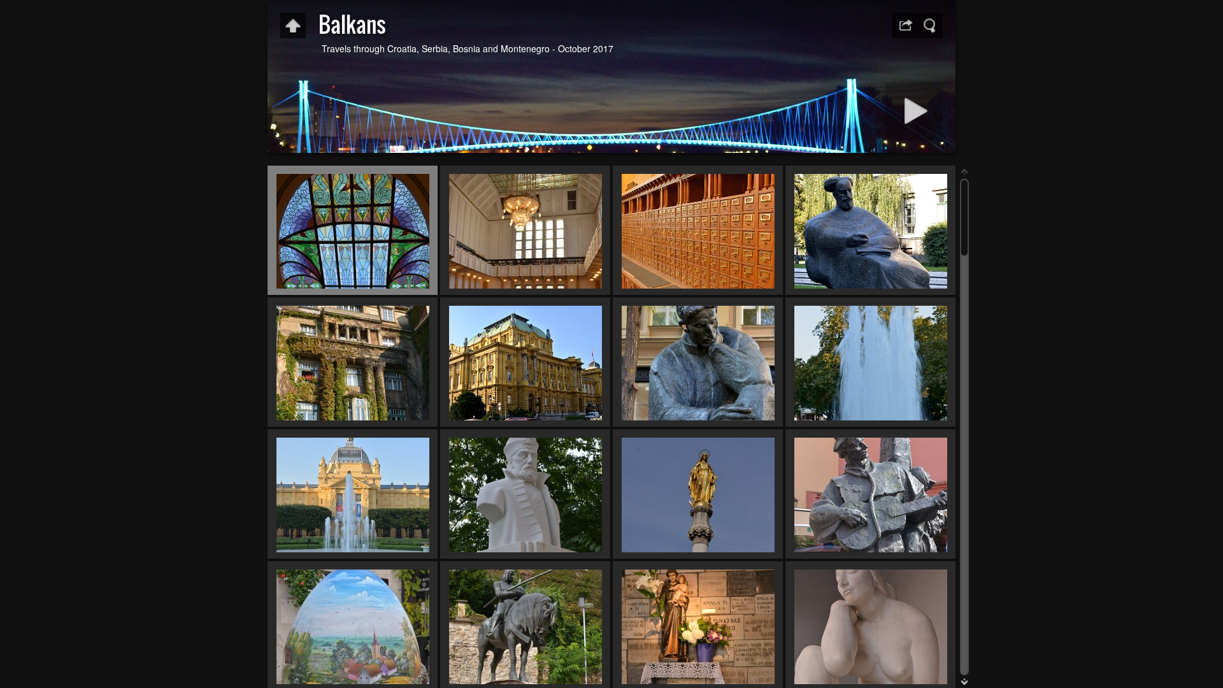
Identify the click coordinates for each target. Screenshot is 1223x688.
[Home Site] (293, 25)
